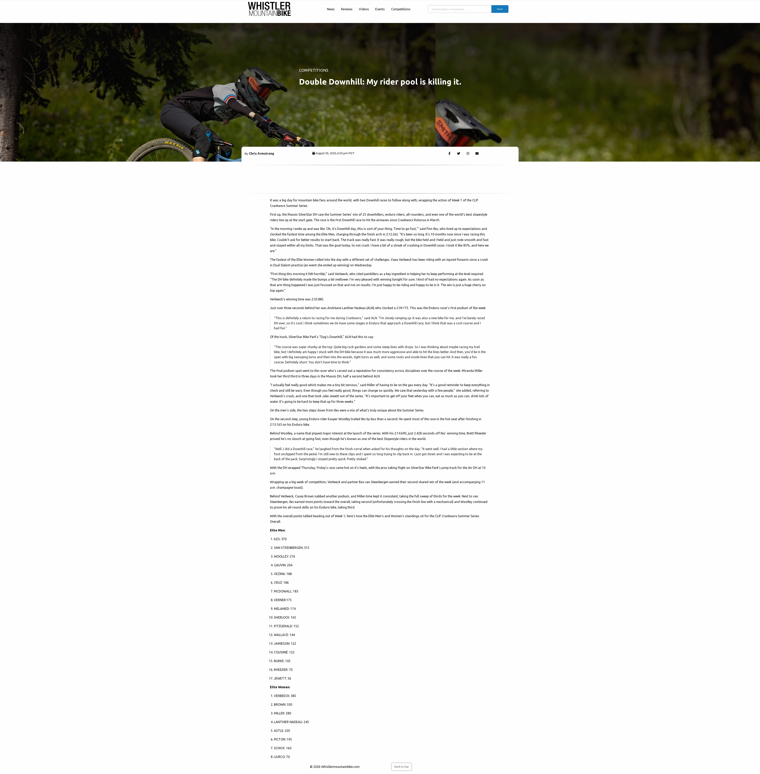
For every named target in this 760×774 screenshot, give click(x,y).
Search (500, 9)
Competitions (400, 9)
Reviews (346, 9)
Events (380, 9)
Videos (364, 9)
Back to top (401, 766)
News (331, 9)
